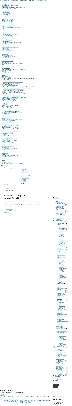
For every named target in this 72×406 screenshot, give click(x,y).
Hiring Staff (4, 71)
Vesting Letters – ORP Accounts (7, 156)
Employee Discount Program (7, 40)
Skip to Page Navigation (21, 0)
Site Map (3, 145)
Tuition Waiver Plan (5, 154)
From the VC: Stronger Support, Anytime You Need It (13, 92)
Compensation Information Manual (8, 30)
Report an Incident (14, 400)
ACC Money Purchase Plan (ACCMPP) (8, 4)
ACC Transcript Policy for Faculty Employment (10, 5)
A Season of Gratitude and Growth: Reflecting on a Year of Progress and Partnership (18, 78)
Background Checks (5, 12)
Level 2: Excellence (9, 209)
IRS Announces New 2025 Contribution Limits (11, 98)
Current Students (25, 168)
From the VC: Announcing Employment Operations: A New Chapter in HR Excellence (18, 87)
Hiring (3, 65)
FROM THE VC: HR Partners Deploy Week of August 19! (13, 89)
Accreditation (22, 396)
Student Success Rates (14, 399)
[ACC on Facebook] (53, 398)
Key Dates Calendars (5, 113)
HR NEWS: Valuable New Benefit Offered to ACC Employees (14, 96)
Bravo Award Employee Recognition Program (10, 16)
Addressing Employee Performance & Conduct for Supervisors (13, 7)
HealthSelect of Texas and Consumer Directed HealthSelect (12, 63)
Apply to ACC (24, 173)
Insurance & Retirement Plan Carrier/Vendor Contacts (12, 112)
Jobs (23, 171)
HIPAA (3, 64)
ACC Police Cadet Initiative (8, 79)
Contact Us (56, 384)
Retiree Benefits (4, 134)
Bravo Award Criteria (5, 15)
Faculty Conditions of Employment (8, 51)
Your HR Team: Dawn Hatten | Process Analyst (11, 111)
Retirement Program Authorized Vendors (9, 138)
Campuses (24, 180)
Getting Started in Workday (7, 57)
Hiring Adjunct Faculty (6, 67)
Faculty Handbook (5, 53)
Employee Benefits (5, 37)
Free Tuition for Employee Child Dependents (10, 56)
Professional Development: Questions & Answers (12, 128)
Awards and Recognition (6, 11)
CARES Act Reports (7, 400)
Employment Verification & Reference (8, 50)
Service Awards (4, 143)
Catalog (32, 396)
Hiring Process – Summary (6, 70)
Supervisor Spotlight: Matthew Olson (10, 108)
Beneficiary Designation (6, 13)
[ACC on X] (54, 398)
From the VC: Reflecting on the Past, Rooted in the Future (13, 90)
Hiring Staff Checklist (5, 72)
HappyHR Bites (4, 60)
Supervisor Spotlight (7, 106)
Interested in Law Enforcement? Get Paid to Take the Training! (14, 97)
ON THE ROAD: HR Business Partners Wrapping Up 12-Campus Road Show (17, 101)
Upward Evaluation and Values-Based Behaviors (10, 155)
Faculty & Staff (24, 169)
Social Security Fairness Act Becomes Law (10, 105)
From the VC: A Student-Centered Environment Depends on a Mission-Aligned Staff (18, 86)
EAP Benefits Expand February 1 (9, 84)
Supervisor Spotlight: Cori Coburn (8, 146)
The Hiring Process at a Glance (7, 150)
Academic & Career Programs (27, 175)
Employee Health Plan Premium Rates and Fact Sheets (12, 42)
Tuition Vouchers (5, 153)
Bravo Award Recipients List (7, 26)
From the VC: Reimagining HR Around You (11, 91)
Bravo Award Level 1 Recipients (7, 19)
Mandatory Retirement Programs (8, 121)
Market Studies (4, 122)
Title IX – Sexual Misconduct (29, 400)
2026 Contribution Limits (6, 1)
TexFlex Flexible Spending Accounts (8, 149)
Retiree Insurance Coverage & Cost (8, 135)
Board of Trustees (47, 400)
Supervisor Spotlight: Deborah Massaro (10, 107)
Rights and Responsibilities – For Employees (10, 140)
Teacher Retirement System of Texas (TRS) (9, 148)
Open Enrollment (6, 62)
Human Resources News (6, 77)
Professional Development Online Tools (10, 127)
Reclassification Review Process (7, 132)
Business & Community (26, 170)
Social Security (5, 104)
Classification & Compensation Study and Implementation (12, 27)
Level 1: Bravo (8, 208)
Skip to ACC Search (42, 0)
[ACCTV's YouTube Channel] (56, 398)
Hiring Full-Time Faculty (6, 68)
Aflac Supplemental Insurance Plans (8, 9)
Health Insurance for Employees (7, 61)
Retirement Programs (6, 139)
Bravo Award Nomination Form (7, 22)
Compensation (4, 29)
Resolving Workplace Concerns (7, 133)
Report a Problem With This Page (10, 401)
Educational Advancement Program (8, 35)
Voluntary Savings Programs (7, 159)
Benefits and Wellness (6, 14)
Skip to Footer (36, 0)
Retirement (4, 136)
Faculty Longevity (5, 54)
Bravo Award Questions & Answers (8, 25)
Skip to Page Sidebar (30, 0)
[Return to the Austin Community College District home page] (11, 168)
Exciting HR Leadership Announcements (10, 85)
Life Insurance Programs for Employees (9, 115)
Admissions (24, 176)
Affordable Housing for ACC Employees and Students (13, 80)
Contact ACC (6, 396)
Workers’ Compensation (6, 162)
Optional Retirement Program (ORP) (8, 124)
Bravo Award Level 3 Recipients (7, 21)
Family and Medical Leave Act (7, 55)
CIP (18, 396)
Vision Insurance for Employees (7, 157)
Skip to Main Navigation (12, 0)
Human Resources (5, 76)
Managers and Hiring (5, 118)
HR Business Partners (6, 73)
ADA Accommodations (6, 6)
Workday (3, 161)
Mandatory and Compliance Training (8, 120)
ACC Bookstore (28, 396)
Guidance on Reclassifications (7, 58)
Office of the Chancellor (13, 396)
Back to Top (6, 184)
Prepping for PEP (6, 103)
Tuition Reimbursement (6, 152)
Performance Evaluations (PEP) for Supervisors (10, 125)
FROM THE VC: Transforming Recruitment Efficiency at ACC (14, 93)
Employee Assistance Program (7, 36)
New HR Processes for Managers (9, 99)
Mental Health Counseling (25, 401)
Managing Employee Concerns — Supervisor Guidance (12, 119)
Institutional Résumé (12, 397)
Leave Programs (5, 114)
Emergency (6, 397)
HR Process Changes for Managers (9, 44)
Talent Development (5, 147)
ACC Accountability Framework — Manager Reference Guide (13, 2)
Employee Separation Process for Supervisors (10, 47)
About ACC (24, 181)
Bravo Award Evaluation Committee (8, 18)
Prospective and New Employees (8, 129)
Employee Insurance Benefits (7, 43)
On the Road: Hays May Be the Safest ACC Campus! (12, 100)
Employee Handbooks (6, 41)
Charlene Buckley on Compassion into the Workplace (13, 82)
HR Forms (3, 75)
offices (7, 188)
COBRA (3, 28)
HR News (55, 387)
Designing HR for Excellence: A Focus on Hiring (11, 83)
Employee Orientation (6, 46)
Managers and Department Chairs (8, 117)
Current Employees (5, 33)
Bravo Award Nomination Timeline (8, 23)
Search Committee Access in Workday (9, 142)
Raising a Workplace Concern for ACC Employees (11, 131)
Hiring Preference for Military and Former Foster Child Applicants (14, 69)
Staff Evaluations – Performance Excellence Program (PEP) (12, 163)
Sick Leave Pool (6, 39)
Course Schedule (25, 172)
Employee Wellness (5, 48)
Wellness (3, 160)
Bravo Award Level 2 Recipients (7, 20)
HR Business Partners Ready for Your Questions (12, 94)
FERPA (23, 399)
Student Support (25, 179)
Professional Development (6, 126)
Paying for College (25, 178)
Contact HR (4, 32)
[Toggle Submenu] (62, 200)
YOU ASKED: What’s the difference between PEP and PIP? (13, 110)
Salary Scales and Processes (7, 141)
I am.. (21, 183)
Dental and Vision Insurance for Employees (10, 34)
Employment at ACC (5, 49)
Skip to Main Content (4, 0)
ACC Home (8, 185)
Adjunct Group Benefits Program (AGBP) (9, 8)
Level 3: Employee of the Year (11, 210)
